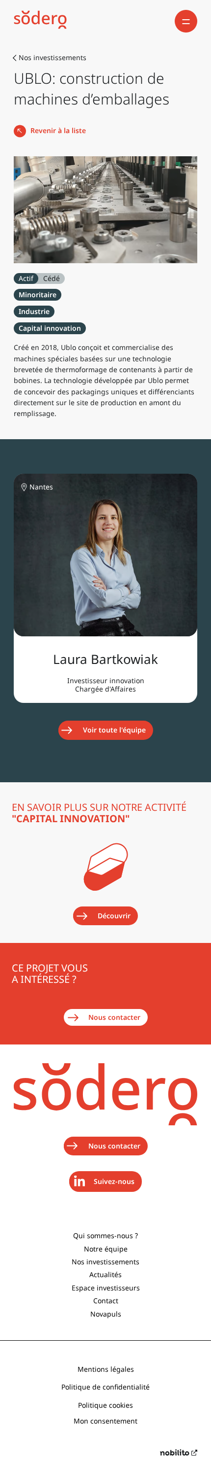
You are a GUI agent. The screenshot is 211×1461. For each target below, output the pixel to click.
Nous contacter (114, 1017)
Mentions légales (106, 1369)
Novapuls (105, 1314)
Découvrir (114, 915)
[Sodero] (105, 1122)
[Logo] (41, 21)
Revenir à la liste (58, 130)
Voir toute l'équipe (114, 729)
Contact (105, 1300)
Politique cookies (105, 1405)
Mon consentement (105, 1421)
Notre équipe (106, 1248)
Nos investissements (105, 1261)
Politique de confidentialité (105, 1386)
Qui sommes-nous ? (105, 1235)
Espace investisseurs (106, 1287)
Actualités (105, 1274)
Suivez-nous (117, 1184)
